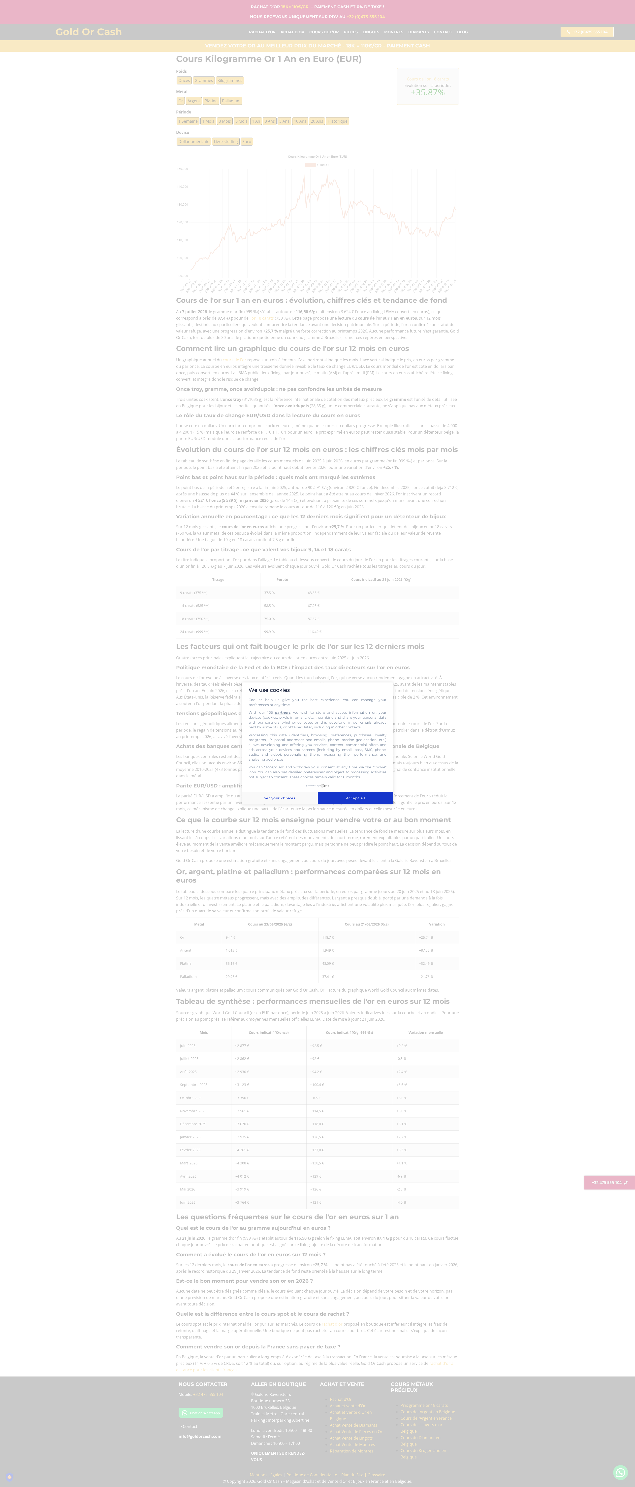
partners (282, 712)
